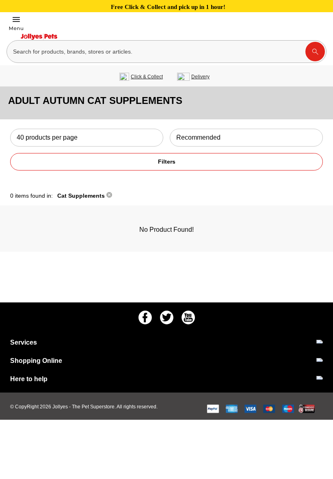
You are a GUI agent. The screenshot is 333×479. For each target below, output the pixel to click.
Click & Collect (147, 77)
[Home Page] (39, 36)
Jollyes (60, 407)
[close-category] (109, 195)
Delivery (200, 77)
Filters (166, 161)
